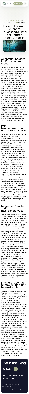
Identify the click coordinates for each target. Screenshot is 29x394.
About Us (5, 389)
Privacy (11, 389)
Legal (20, 389)
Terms (16, 389)
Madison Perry (21, 22)
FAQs (21, 375)
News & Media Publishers (14, 20)
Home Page (7, 375)
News (15, 375)
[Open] (25, 3)
